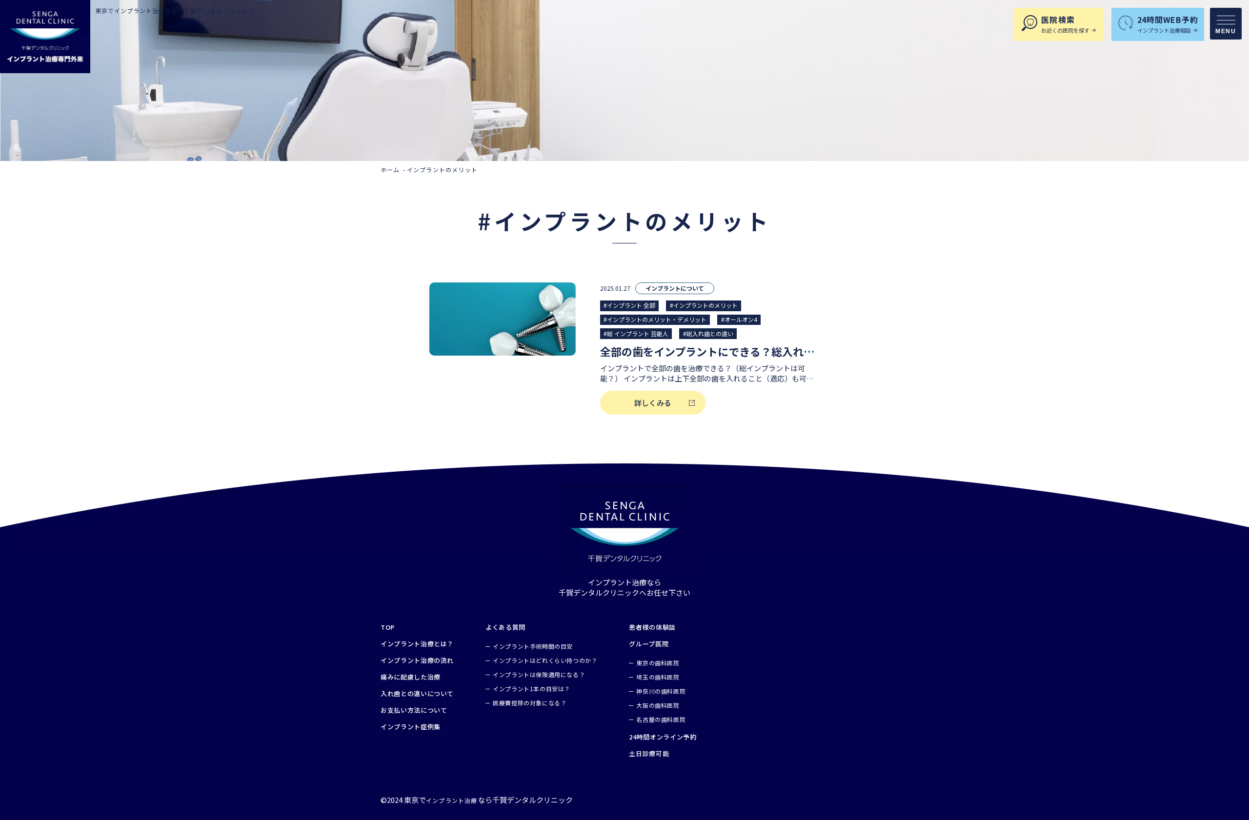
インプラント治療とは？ (417, 644)
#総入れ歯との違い (708, 333)
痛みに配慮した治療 (411, 677)
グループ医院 (648, 644)
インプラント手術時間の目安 (533, 646)
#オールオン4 (739, 319)
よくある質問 (505, 627)
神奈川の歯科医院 (660, 691)
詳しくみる (653, 403)
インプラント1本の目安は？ (531, 688)
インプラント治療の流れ (417, 660)
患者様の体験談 (652, 627)
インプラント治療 (452, 800)
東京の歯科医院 (657, 663)
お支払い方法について (414, 710)
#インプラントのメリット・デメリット (655, 319)
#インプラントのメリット (704, 305)
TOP (388, 627)
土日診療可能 (649, 753)
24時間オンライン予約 (662, 737)
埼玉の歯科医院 (657, 677)
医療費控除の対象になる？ (529, 703)
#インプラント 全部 (629, 305)
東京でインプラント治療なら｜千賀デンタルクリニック (174, 11)
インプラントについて (674, 288)
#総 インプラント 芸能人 (636, 333)
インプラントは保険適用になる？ (539, 674)
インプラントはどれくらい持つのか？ (545, 660)
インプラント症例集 (411, 726)
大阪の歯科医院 (657, 705)
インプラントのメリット (442, 169)
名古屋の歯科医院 (660, 719)
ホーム (390, 169)
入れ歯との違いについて (417, 693)
